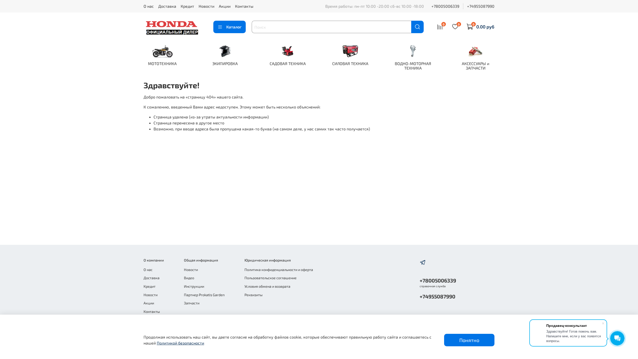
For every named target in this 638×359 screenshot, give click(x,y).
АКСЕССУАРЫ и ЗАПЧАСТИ (475, 65)
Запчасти (191, 303)
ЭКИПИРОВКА (225, 63)
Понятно (469, 340)
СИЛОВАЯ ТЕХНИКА (350, 63)
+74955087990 (480, 6)
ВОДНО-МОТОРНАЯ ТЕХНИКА (413, 65)
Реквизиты (253, 295)
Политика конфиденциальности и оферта (278, 270)
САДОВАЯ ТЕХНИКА (288, 63)
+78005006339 (445, 6)
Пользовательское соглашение (270, 278)
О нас (149, 6)
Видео (189, 278)
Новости (206, 6)
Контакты (244, 6)
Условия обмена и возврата (267, 286)
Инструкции (194, 286)
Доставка (167, 6)
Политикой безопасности (180, 343)
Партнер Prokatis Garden (204, 295)
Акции (225, 6)
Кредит (187, 6)
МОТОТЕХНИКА (162, 63)
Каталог (233, 26)
